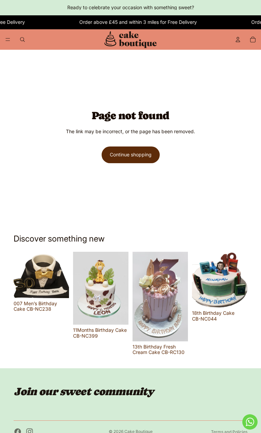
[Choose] (58, 287)
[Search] (22, 39)
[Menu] (8, 39)
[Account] (237, 39)
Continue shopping (131, 154)
